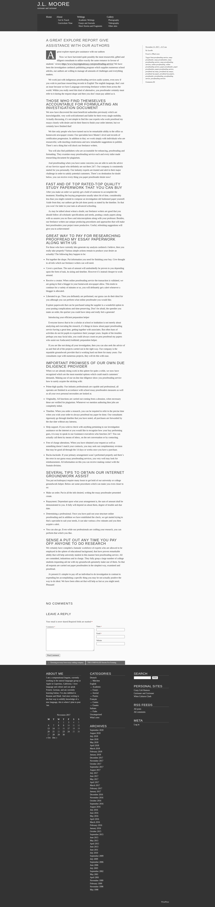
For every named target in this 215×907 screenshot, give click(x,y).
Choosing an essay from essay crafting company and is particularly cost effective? (66, 663)
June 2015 (94, 837)
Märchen (96, 681)
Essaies (95, 705)
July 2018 (94, 736)
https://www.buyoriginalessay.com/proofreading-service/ (88, 64)
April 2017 (94, 782)
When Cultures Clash (142, 696)
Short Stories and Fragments (90, 26)
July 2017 (94, 773)
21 (54, 731)
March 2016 (95, 822)
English (93, 684)
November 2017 (96, 761)
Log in (136, 724)
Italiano (93, 708)
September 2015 (96, 834)
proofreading (158, 76)
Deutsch (93, 678)
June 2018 (94, 739)
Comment (50, 627)
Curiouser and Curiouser (144, 693)
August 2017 (95, 770)
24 (69, 731)
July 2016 (94, 810)
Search (140, 673)
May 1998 (94, 890)
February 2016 (96, 825)
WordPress (165, 902)
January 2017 (95, 791)
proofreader (150, 76)
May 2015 (94, 840)
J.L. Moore (53, 4)
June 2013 (94, 847)
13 (49, 728)
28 (54, 735)
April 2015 (94, 844)
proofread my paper (152, 74)
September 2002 (96, 871)
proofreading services (158, 78)
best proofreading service (159, 57)
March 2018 (95, 748)
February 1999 (96, 883)
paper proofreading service (164, 69)
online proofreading (158, 64)
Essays (95, 690)
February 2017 (96, 788)
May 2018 (94, 742)
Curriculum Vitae (65, 23)
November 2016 (96, 798)
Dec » (54, 738)
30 (64, 735)
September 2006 (96, 862)
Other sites (112, 26)
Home (49, 17)
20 (49, 731)
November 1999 (96, 880)
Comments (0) (150, 82)
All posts (137, 709)
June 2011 (94, 850)
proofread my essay (152, 71)
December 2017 (96, 758)
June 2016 (94, 813)
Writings (81, 17)
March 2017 (95, 785)
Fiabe (95, 711)
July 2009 (94, 859)
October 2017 (95, 764)
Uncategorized (96, 714)
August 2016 (95, 807)
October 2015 (95, 831)
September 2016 (96, 804)
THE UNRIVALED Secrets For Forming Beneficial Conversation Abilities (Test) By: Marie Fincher (104, 663)
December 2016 (96, 794)
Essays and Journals (87, 23)
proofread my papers (167, 74)
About (59, 17)
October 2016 (95, 801)
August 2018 (95, 733)
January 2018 (95, 755)
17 (69, 728)
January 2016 (95, 828)
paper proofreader (166, 67)
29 (59, 735)
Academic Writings (86, 20)
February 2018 (96, 751)
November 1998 (96, 887)
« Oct (48, 738)
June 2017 (94, 776)
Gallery (110, 17)
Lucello (150, 50)
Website (99, 640)
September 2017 (96, 767)
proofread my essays (166, 71)
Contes (95, 702)
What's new (156, 54)
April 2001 (94, 877)
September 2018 (96, 730)
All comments (139, 712)
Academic (97, 687)
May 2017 (94, 779)
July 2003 (94, 868)
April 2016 (94, 819)
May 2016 (94, 816)
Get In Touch (63, 20)
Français (93, 699)
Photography (113, 20)
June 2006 (94, 865)
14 (54, 728)
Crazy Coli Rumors (142, 690)
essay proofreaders (160, 60)
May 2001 (94, 874)
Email (98, 633)
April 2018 (94, 745)
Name (98, 626)
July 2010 (94, 853)
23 (64, 731)
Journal (96, 693)
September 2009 (96, 856)
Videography (113, 23)
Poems (95, 696)
